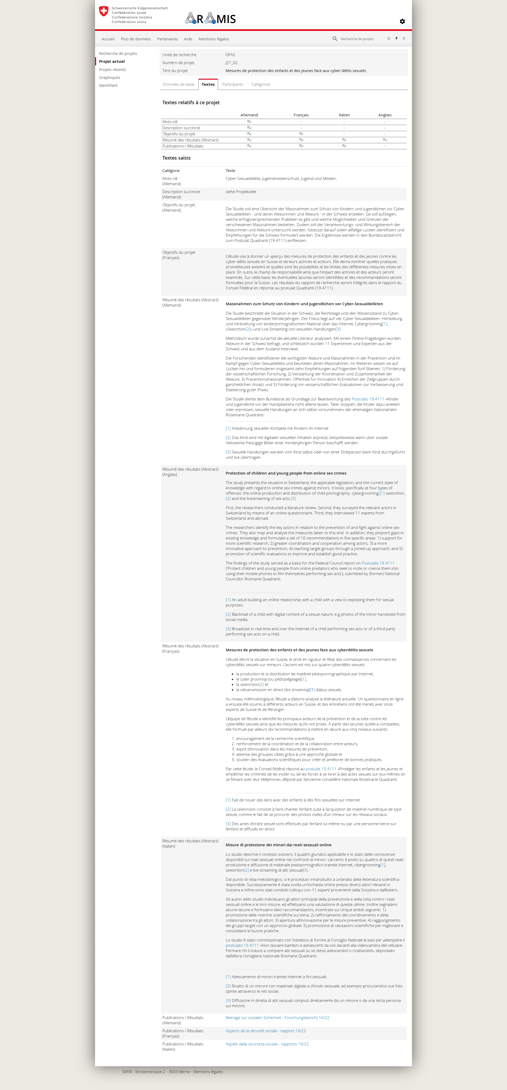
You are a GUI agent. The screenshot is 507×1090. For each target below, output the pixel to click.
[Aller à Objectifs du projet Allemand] (249, 134)
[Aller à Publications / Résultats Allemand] (249, 146)
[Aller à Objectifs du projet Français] (301, 134)
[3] (338, 329)
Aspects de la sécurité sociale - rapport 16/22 (266, 1030)
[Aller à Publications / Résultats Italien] (344, 146)
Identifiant (108, 85)
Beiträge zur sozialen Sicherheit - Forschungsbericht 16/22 (278, 1017)
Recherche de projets (118, 53)
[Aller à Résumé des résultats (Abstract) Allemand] (249, 140)
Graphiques (109, 77)
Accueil (108, 38)
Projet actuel (112, 61)
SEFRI (127, 1071)
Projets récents (112, 69)
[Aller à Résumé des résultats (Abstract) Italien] (344, 140)
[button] (402, 21)
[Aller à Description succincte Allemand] (249, 128)
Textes (208, 84)
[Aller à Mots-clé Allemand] (249, 122)
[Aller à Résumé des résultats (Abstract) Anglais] (385, 140)
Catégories (261, 84)
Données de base (178, 84)
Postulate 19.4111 (378, 563)
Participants (232, 84)
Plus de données (136, 38)
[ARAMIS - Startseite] (167, 21)
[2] (248, 329)
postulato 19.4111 (242, 945)
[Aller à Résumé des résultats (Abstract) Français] (301, 140)
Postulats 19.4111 (368, 398)
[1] (384, 323)
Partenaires (167, 38)
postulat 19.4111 (321, 768)
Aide (188, 38)
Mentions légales (214, 38)
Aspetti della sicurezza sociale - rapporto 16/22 (267, 1043)
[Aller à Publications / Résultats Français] (301, 146)
